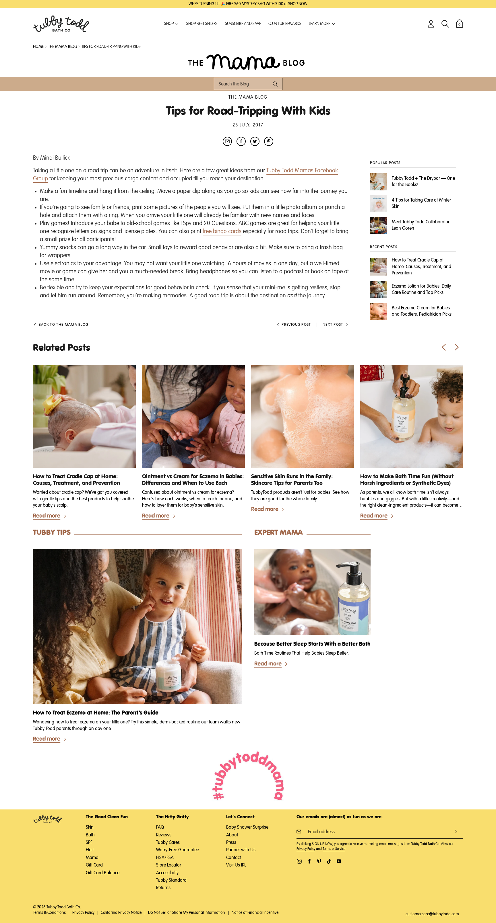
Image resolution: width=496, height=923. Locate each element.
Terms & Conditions (49, 913)
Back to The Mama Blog (63, 325)
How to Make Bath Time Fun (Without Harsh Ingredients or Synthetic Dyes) (407, 480)
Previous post (296, 325)
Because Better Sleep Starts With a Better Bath (312, 644)
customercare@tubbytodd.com (432, 914)
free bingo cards (222, 231)
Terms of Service (334, 849)
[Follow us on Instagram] (299, 861)
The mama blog (62, 47)
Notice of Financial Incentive (255, 913)
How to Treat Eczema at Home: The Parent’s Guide (95, 713)
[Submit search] (275, 84)
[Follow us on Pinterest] (319, 861)
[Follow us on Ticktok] (329, 861)
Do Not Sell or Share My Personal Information (186, 913)
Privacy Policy (306, 849)
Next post (333, 325)
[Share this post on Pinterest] (268, 141)
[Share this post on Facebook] (241, 141)
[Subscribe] (456, 831)
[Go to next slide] (456, 347)
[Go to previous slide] (443, 347)
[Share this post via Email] (227, 141)
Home (38, 47)
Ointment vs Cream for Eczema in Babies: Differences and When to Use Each (193, 480)
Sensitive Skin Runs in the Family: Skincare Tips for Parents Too (292, 480)
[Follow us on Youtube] (339, 861)
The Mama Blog (248, 97)
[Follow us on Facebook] (309, 861)
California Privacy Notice (121, 913)
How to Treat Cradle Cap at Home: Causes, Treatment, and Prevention (76, 480)
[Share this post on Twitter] (254, 141)
